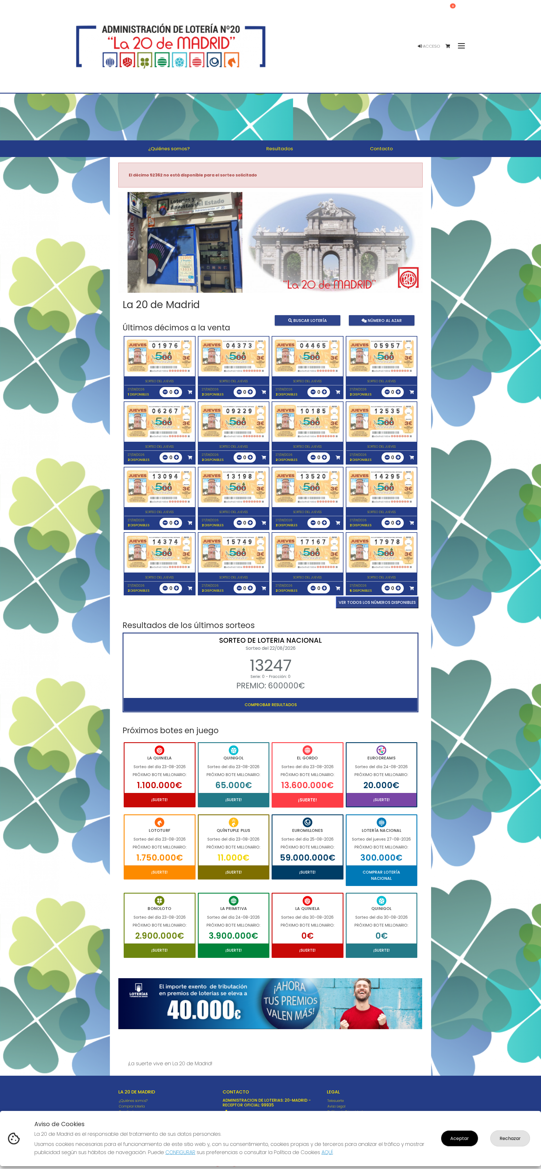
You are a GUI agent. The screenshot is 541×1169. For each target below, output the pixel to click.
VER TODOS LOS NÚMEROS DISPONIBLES (377, 602)
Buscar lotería (309, 320)
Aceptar (459, 1138)
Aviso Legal (336, 1106)
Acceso (431, 46)
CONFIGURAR (180, 1152)
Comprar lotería (132, 1106)
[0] (450, 46)
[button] (141, 249)
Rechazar (510, 1138)
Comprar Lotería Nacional (381, 875)
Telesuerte (335, 1100)
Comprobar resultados (271, 705)
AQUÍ (327, 1152)
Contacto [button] (381, 148)
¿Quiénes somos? (133, 1100)
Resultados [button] (279, 148)
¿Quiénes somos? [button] (169, 148)
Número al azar (384, 320)
